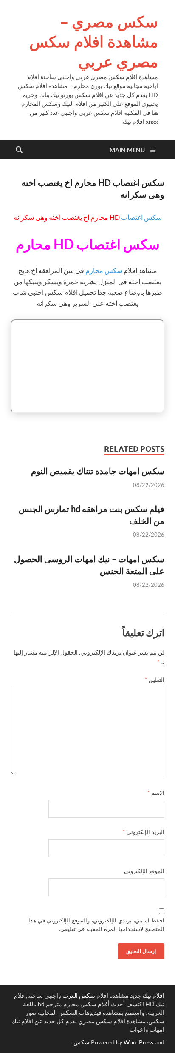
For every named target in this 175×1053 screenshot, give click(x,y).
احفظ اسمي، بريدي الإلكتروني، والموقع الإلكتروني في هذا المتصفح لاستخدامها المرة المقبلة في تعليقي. (96, 924)
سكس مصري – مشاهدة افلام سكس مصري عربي (93, 41)
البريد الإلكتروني (143, 831)
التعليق (154, 679)
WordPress (138, 1042)
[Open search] (19, 150)
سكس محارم (103, 270)
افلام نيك (153, 995)
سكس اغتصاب (141, 217)
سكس (81, 1042)
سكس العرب (78, 995)
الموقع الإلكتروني (144, 871)
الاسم (155, 792)
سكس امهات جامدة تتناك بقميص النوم (97, 471)
